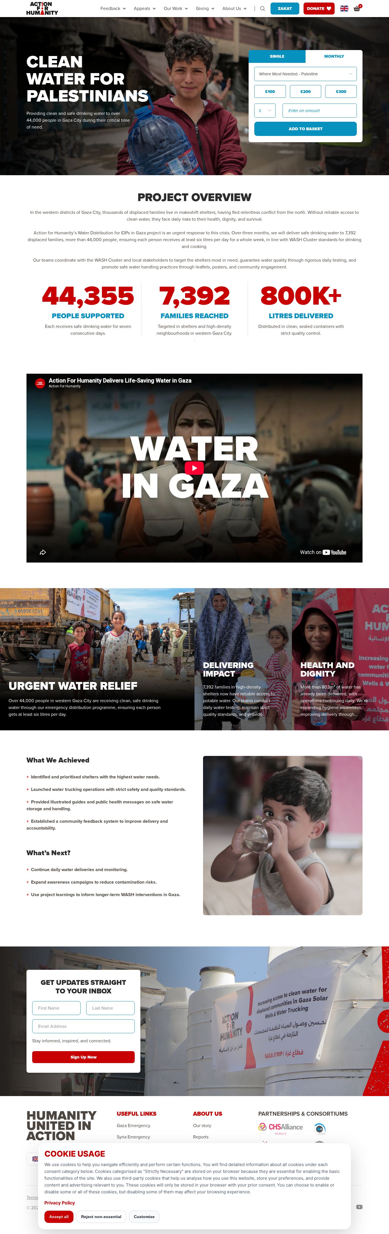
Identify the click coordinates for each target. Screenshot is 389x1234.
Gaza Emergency (133, 1125)
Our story (202, 1125)
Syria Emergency (133, 1137)
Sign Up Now (84, 1057)
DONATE (315, 8)
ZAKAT (285, 8)
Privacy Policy (59, 1203)
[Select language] (344, 8)
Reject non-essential (101, 1216)
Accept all (59, 1216)
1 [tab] (194, 341)
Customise (144, 1216)
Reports (200, 1137)
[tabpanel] (88, 309)
